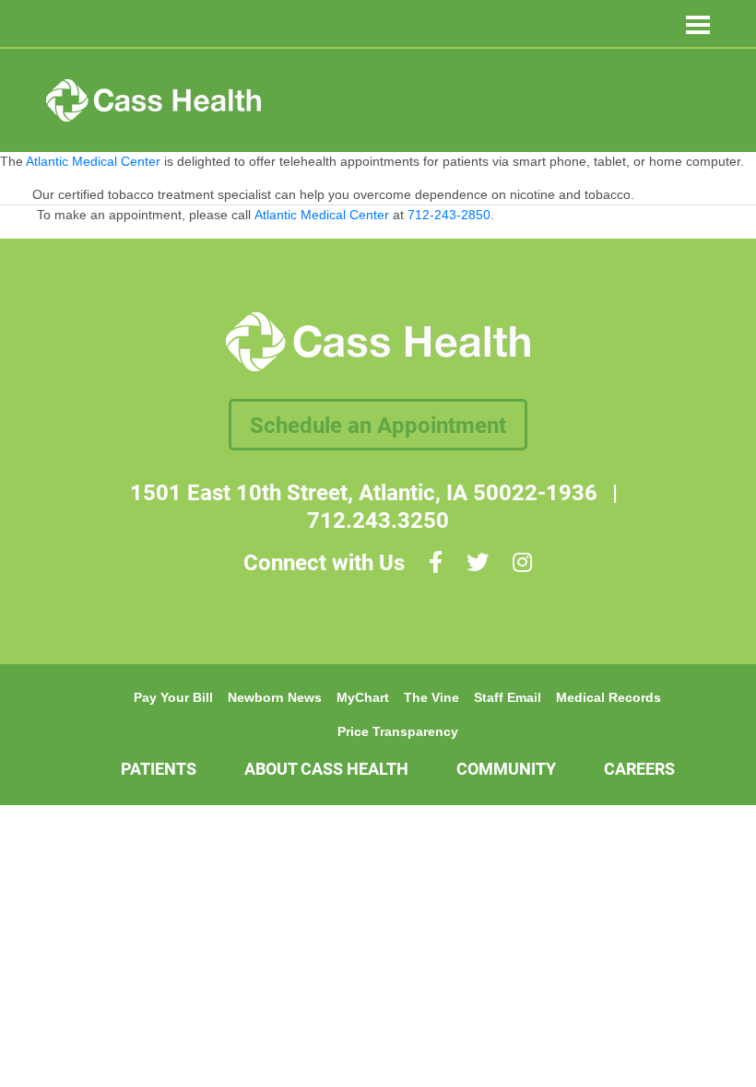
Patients (158, 768)
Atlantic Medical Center (321, 214)
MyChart (363, 697)
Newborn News (275, 697)
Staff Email (507, 697)
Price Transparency (397, 731)
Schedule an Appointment (378, 424)
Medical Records (608, 697)
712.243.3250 (378, 519)
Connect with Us (324, 562)
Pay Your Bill (173, 697)
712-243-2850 (449, 214)
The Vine (431, 697)
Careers (639, 768)
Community (506, 768)
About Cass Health (326, 768)
